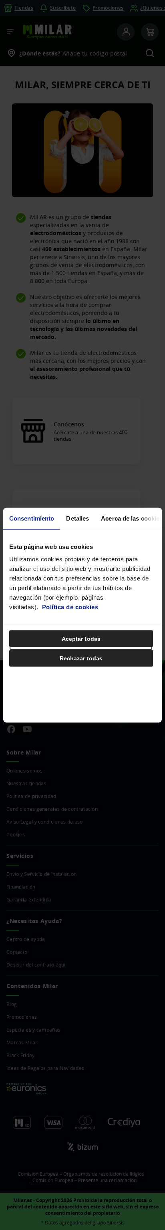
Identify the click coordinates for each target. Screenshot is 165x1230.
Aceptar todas (81, 639)
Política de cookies (70, 607)
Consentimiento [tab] (31, 518)
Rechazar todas (81, 658)
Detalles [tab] (77, 518)
